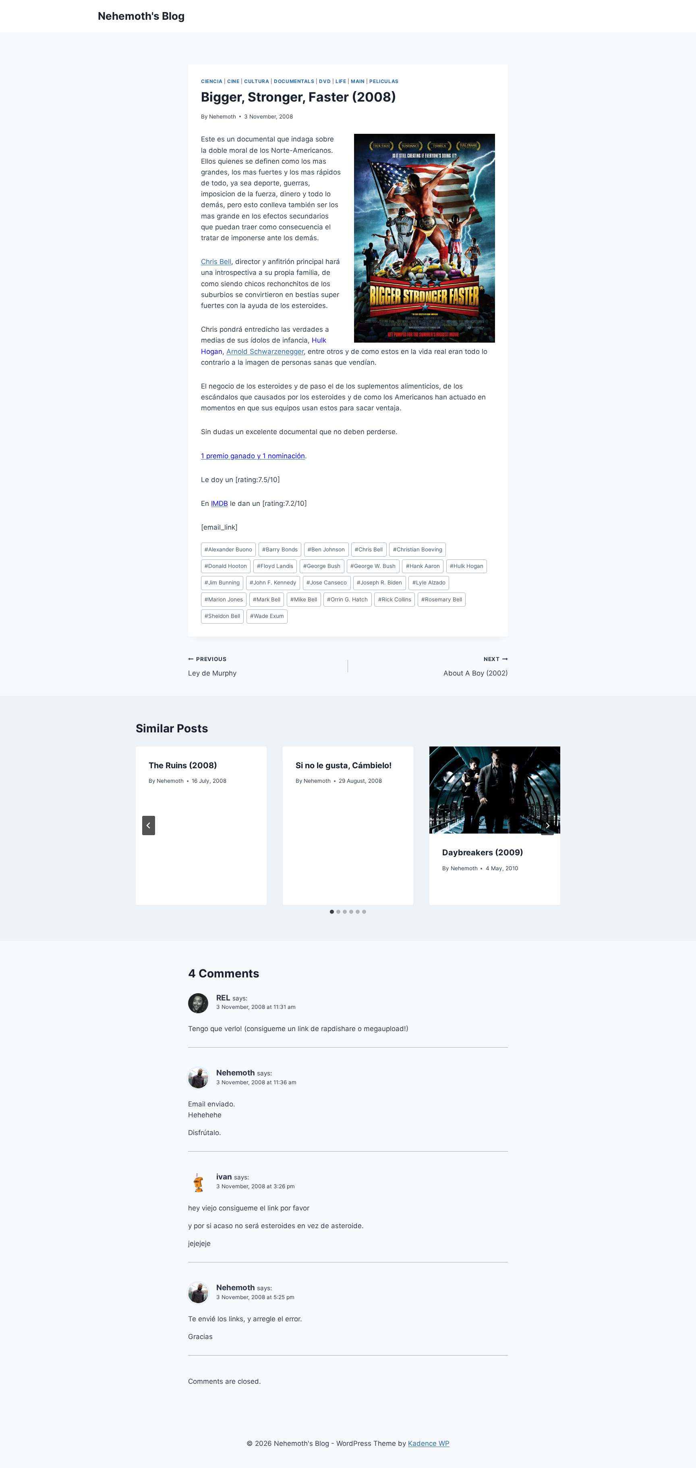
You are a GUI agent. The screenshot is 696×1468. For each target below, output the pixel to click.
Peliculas (383, 81)
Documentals (294, 81)
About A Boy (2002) (475, 666)
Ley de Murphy (212, 666)
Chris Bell (216, 262)
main (358, 81)
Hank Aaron (423, 566)
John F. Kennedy (273, 582)
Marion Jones (224, 599)
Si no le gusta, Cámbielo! (344, 765)
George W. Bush (373, 566)
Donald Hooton (226, 566)
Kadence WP (429, 1443)
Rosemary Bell (441, 599)
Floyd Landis (275, 566)
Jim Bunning (222, 582)
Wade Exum (267, 616)
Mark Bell (266, 599)
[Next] (547, 825)
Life (341, 81)
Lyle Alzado (428, 582)
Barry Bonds (280, 549)
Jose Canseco (327, 582)
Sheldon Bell (222, 616)
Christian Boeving (417, 549)
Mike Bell (303, 599)
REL (223, 997)
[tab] (332, 912)
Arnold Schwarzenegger (265, 351)
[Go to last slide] (148, 825)
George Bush (321, 566)
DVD (325, 81)
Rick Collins (394, 599)
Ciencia (211, 81)
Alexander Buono (228, 549)
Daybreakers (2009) (482, 852)
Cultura (256, 81)
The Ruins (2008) (183, 765)
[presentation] (494, 790)
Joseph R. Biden (379, 582)
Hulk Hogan (466, 566)
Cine (233, 81)
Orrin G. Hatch (347, 599)
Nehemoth (222, 116)
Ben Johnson (326, 549)
